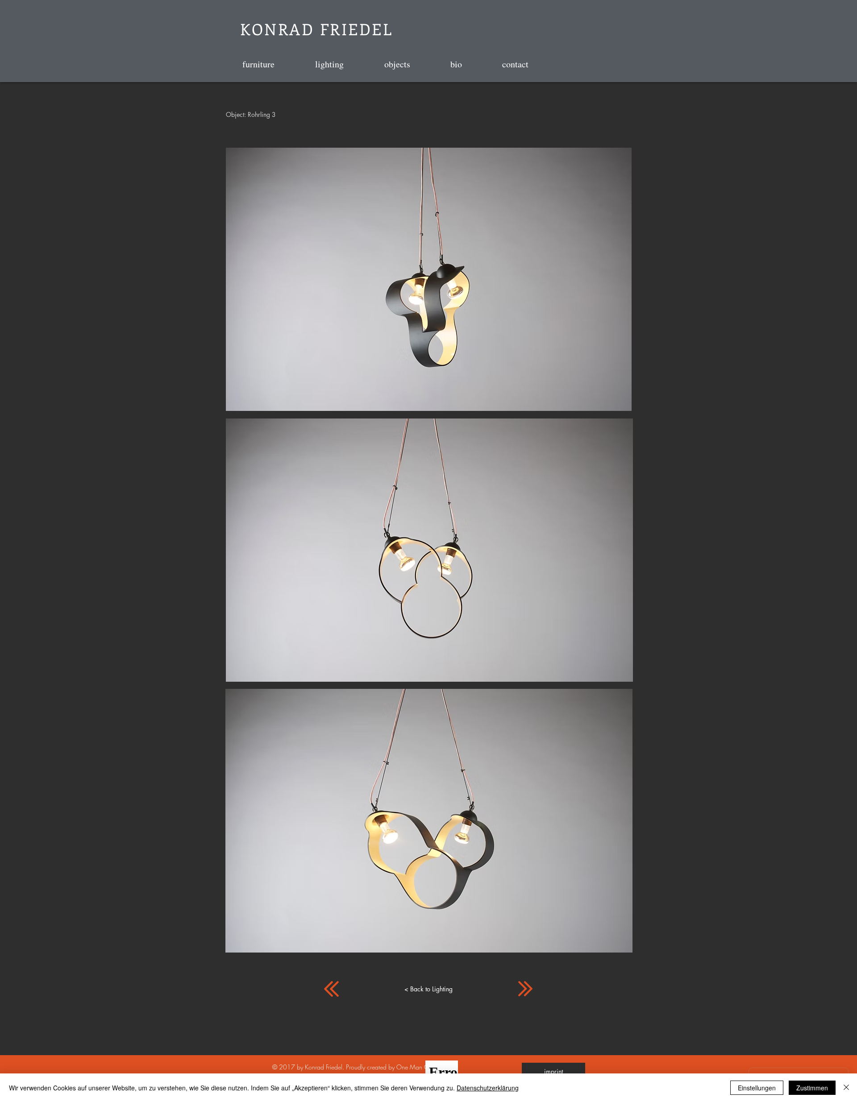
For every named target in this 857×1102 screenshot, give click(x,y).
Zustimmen (812, 1087)
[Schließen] (846, 1088)
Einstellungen (757, 1087)
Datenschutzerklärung (488, 1087)
